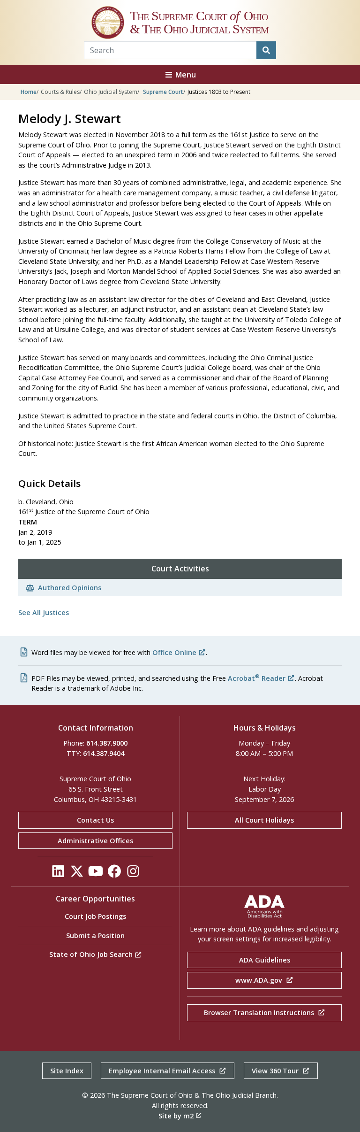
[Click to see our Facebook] (114, 874)
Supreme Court (163, 92)
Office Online (174, 652)
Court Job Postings (95, 916)
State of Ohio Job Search (92, 954)
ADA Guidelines (264, 959)
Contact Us (95, 820)
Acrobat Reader (256, 678)
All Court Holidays (264, 820)
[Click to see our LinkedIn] (58, 874)
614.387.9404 (103, 753)
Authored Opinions (69, 587)
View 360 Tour (276, 1070)
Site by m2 (176, 1115)
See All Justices (43, 612)
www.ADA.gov (259, 980)
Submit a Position (95, 935)
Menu (184, 74)
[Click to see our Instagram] (133, 874)
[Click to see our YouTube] (95, 874)
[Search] (266, 50)
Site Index (66, 1070)
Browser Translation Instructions (260, 1012)
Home (29, 92)
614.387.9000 (107, 743)
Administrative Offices (95, 840)
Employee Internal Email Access (163, 1070)
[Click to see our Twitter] (76, 874)
